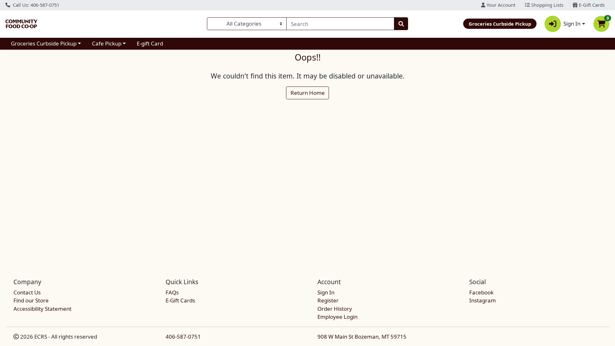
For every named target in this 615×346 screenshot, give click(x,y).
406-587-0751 (183, 336)
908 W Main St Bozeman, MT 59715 (361, 336)
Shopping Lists (546, 5)
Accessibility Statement (42, 308)
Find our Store (31, 300)
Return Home (308, 92)
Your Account (500, 5)
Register (328, 300)
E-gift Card (150, 43)
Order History (334, 308)
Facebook (481, 292)
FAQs (172, 292)
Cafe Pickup (106, 43)
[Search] (401, 23)
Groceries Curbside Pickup (44, 43)
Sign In (325, 292)
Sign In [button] (571, 23)
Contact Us (27, 292)
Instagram (482, 300)
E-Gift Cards (591, 5)
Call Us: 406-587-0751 (35, 5)
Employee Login (337, 316)
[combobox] (340, 23)
